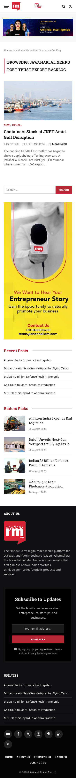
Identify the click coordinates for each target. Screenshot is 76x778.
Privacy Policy (35, 653)
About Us (23, 756)
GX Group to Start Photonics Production (29, 385)
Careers (61, 756)
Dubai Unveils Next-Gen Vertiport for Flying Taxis (36, 368)
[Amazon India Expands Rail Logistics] (14, 423)
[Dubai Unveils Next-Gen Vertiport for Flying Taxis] (14, 444)
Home (7, 50)
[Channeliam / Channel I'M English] (16, 6)
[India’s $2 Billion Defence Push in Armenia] (14, 465)
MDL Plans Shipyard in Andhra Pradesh (29, 393)
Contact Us (38, 762)
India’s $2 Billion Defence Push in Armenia (31, 376)
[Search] (63, 6)
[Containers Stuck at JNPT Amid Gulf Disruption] (38, 100)
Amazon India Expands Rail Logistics (28, 360)
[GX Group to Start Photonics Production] (14, 486)
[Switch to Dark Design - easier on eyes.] (70, 6)
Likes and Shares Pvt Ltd (42, 772)
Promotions (42, 756)
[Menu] (6, 6)
